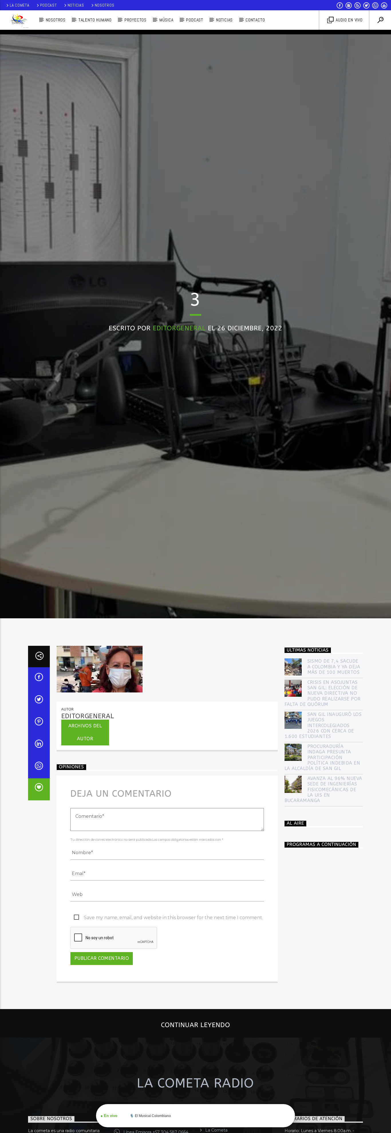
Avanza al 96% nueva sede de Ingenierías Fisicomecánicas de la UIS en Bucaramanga (323, 846)
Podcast (48, 5)
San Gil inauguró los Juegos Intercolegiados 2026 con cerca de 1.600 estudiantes (323, 782)
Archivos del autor (85, 789)
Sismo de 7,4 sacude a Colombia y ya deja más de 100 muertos (333, 724)
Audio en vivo (349, 20)
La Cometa (19, 5)
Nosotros (104, 5)
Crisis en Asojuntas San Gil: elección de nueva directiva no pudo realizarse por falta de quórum (323, 750)
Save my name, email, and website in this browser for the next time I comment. (173, 975)
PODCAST (194, 20)
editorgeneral (179, 354)
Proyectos (136, 20)
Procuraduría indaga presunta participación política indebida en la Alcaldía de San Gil (322, 814)
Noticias (76, 5)
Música (166, 20)
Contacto (255, 20)
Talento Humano (95, 20)
